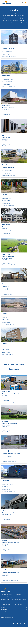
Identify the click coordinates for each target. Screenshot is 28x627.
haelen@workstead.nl (8, 205)
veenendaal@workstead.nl (9, 56)
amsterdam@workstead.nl (9, 86)
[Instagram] (21, 623)
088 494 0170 (6, 460)
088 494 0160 (6, 84)
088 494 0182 (6, 293)
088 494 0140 (6, 430)
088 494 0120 (6, 114)
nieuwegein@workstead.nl (9, 235)
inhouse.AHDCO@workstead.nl (10, 580)
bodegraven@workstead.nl (9, 116)
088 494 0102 (6, 400)
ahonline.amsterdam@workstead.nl (12, 402)
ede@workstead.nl (7, 145)
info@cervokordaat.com (9, 175)
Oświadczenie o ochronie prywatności (9, 616)
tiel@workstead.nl (7, 294)
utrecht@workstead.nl (8, 324)
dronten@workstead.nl (8, 431)
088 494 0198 (6, 322)
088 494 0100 (6, 144)
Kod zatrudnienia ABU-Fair (7, 619)
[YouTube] (24, 623)
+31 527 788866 (6, 173)
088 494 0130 (6, 233)
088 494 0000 (6, 54)
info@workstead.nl (7, 550)
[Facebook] (17, 623)
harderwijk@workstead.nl (9, 461)
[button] (21, 2)
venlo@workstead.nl (8, 354)
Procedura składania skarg (7, 617)
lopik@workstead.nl (8, 521)
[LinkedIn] (13, 623)
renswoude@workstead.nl (9, 264)
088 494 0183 (6, 579)
